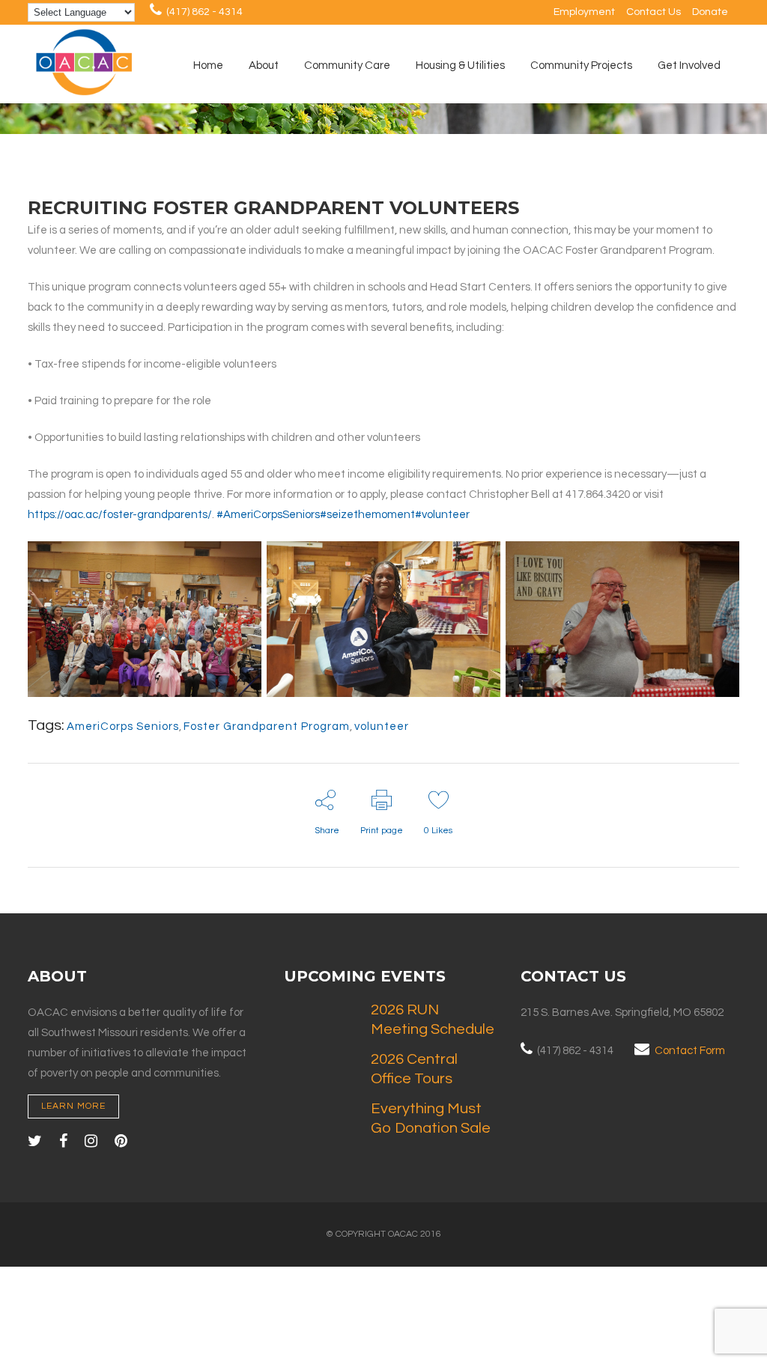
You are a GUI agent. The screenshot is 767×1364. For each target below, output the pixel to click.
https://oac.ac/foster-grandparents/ (120, 514)
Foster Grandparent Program (267, 726)
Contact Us (653, 12)
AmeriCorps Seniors (123, 726)
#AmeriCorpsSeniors (268, 514)
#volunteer (442, 514)
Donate (710, 12)
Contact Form (690, 1050)
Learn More (73, 1106)
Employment (584, 12)
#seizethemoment (367, 514)
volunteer (381, 726)
